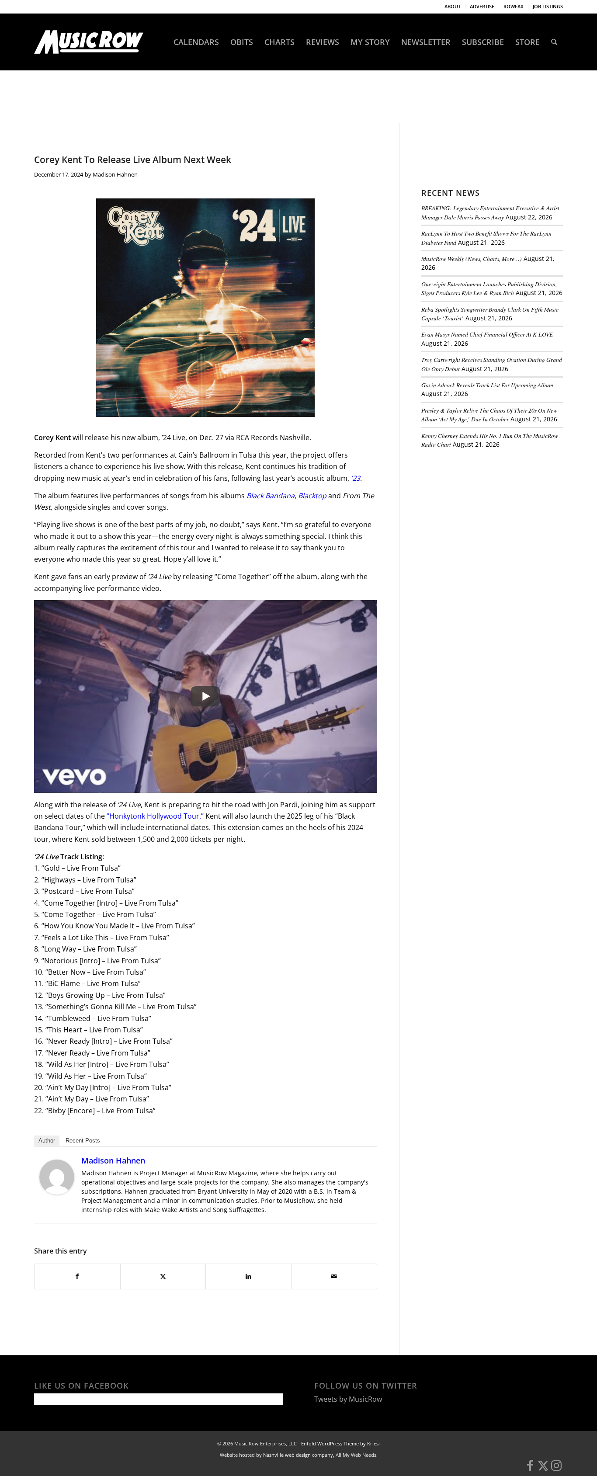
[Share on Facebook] (77, 1276)
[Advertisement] (486, 515)
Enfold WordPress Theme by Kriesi (340, 1443)
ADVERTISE (482, 6)
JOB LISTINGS (548, 6)
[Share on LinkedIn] (248, 1276)
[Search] (554, 42)
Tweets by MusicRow (348, 1399)
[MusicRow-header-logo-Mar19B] (88, 42)
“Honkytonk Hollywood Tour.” (155, 816)
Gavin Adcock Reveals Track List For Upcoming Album (487, 385)
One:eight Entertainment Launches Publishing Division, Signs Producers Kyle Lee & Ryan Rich (489, 288)
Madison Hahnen (115, 174)
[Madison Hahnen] (56, 1192)
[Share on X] (163, 1276)
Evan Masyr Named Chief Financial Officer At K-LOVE (487, 334)
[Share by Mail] (334, 1276)
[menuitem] (452, 6)
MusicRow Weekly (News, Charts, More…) (471, 258)
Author (46, 1140)
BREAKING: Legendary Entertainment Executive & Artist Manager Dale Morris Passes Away (490, 212)
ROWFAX (513, 6)
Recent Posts (83, 1140)
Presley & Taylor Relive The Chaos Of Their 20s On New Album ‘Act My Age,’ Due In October (489, 414)
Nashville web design (287, 1455)
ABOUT (452, 6)
